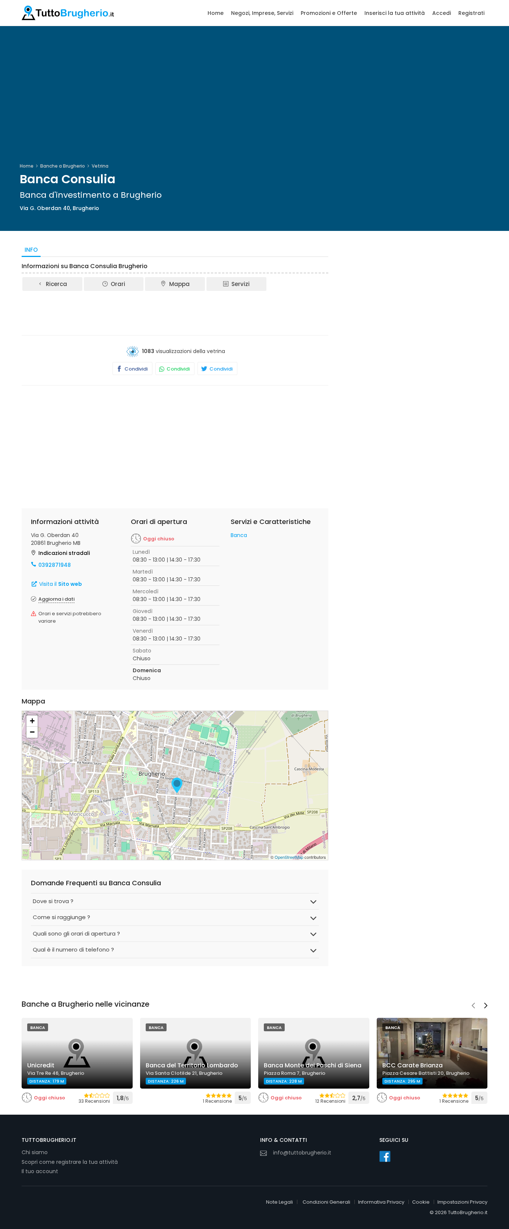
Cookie (421, 1202)
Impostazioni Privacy (462, 1202)
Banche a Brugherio (62, 166)
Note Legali (279, 1202)
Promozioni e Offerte (329, 13)
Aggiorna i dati (56, 599)
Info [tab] (31, 250)
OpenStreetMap (289, 857)
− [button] (32, 732)
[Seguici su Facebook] (385, 1156)
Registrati (471, 13)
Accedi (441, 13)
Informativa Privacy (381, 1202)
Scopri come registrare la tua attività (70, 1162)
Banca (239, 535)
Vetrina (100, 166)
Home (216, 13)
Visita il (60, 584)
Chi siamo (35, 1152)
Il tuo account (40, 1171)
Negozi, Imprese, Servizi (262, 13)
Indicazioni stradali (64, 553)
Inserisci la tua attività (394, 13)
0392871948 (54, 565)
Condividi (135, 368)
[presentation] (473, 1006)
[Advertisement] (175, 312)
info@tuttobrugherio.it (302, 1152)
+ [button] (32, 720)
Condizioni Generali (326, 1202)
